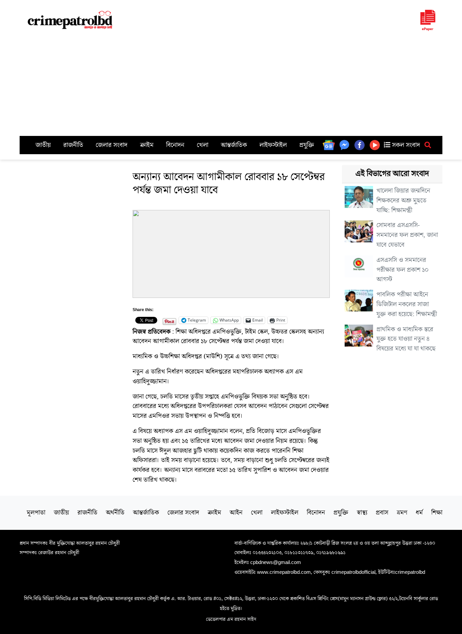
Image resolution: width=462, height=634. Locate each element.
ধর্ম (419, 512)
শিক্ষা (436, 512)
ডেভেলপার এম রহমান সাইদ (231, 619)
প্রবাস (382, 512)
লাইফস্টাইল (273, 145)
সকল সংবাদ (405, 145)
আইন (236, 512)
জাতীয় (43, 145)
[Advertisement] (231, 85)
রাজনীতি (73, 145)
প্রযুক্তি (306, 145)
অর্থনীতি (115, 512)
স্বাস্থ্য (362, 512)
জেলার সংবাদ (112, 145)
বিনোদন (175, 145)
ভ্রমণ (402, 512)
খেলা (202, 145)
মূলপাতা (36, 512)
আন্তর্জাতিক (234, 145)
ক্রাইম (147, 145)
